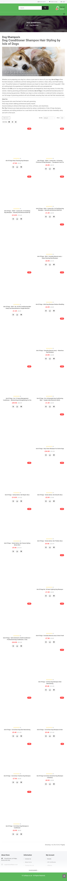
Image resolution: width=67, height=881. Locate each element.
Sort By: (41, 117)
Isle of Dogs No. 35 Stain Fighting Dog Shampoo (50, 589)
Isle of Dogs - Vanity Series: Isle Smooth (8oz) (49, 494)
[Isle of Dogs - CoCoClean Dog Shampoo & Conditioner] (17, 805)
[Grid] (9, 122)
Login (63, 1)
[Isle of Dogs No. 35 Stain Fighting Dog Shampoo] (50, 568)
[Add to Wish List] (21, 167)
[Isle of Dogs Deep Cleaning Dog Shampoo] (17, 141)
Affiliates (49, 865)
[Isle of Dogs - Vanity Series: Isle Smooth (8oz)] (50, 476)
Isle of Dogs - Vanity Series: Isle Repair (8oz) (17, 494)
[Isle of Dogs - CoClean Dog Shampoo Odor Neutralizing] (50, 663)
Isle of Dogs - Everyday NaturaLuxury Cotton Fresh (50, 635)
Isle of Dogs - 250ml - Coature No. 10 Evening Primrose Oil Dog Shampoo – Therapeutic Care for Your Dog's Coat (50, 162)
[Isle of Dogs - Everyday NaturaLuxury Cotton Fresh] (50, 616)
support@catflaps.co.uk (10, 864)
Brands (49, 859)
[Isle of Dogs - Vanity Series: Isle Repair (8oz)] (17, 476)
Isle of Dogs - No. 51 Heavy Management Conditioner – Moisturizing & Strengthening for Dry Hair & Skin (17, 400)
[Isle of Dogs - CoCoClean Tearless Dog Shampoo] (17, 757)
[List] (12, 122)
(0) (20, 158)
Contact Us (28, 859)
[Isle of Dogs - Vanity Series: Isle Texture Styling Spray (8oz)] (17, 522)
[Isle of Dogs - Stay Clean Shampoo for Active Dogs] (50, 427)
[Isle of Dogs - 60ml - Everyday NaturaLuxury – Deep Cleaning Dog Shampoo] (50, 237)
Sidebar (6, 117)
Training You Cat (29, 865)
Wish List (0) (54, 1)
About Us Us (28, 862)
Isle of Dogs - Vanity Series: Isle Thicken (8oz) (50, 541)
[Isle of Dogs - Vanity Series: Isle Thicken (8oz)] (50, 522)
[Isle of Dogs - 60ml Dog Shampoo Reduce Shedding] (50, 285)
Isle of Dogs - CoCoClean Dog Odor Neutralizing (17, 729)
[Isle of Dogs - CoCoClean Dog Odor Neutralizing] (17, 711)
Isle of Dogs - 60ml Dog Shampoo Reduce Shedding (50, 304)
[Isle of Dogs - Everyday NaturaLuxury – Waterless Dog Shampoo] (50, 331)
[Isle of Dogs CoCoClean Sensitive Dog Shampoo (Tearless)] (50, 757)
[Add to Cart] (13, 167)
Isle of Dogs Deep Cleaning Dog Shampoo (17, 160)
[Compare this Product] (17, 167)
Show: (58, 117)
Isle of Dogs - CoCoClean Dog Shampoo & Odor (50, 729)
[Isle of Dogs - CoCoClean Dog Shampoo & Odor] (50, 711)
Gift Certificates (51, 862)
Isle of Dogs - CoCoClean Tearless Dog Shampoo (17, 776)
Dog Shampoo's (34, 25)
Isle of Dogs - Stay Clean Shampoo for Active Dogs (50, 448)
